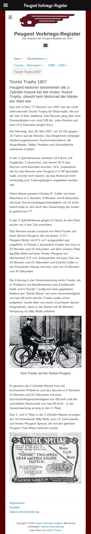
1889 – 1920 (58, 65)
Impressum (17, 503)
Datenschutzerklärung (24, 511)
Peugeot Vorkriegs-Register (47, 34)
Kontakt (15, 507)
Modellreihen (37, 58)
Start (18, 58)
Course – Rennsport (29, 65)
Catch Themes (54, 530)
